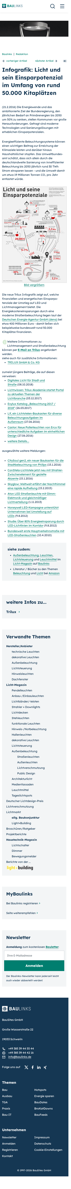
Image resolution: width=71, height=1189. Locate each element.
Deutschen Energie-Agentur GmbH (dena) (29, 319)
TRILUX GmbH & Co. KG (24, 362)
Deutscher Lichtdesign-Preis (24, 801)
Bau (4, 1090)
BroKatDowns (43, 1108)
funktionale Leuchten (26, 723)
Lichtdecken (20, 712)
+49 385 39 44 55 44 (21, 1048)
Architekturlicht (22, 779)
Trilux (11, 612)
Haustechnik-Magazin (21, 839)
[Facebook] (34, 1067)
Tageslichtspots (22, 795)
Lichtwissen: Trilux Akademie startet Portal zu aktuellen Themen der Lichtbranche (36, 394)
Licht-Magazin (22, 563)
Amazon (54, 573)
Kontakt (7, 1156)
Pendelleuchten (22, 690)
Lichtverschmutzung (31, 768)
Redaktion (22, 54)
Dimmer (17, 850)
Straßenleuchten (28, 756)
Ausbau (7, 1096)
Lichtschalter (20, 845)
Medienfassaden (23, 784)
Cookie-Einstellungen (48, 1149)
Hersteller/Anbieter (19, 646)
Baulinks (7, 54)
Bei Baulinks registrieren (22, 903)
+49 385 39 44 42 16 (21, 1052)
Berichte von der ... (18, 862)
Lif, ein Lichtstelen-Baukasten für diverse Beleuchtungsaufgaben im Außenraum (35, 417)
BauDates (40, 1102)
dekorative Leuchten (25, 657)
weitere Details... (18, 441)
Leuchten (46, 555)
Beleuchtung (21, 573)
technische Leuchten (25, 651)
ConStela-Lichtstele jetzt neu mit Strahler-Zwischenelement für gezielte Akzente (35, 474)
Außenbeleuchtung (26, 555)
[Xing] (46, 1067)
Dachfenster (20, 679)
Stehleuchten (20, 718)
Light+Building (21, 823)
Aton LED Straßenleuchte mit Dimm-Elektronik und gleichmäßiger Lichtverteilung (32, 498)
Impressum (42, 1137)
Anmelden (9, 1143)
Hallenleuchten (22, 734)
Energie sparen (44, 1096)
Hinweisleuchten (23, 673)
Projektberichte (16, 834)
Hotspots (40, 1090)
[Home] (34, 1011)
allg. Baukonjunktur (25, 817)
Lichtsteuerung (23, 559)
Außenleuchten (27, 762)
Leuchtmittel (48, 559)
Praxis (6, 1108)
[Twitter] (27, 1067)
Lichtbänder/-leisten (25, 701)
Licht (40, 573)
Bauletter (52, 947)
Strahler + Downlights (26, 707)
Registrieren (10, 1149)
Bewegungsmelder (24, 856)
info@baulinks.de (19, 1057)
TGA (5, 1102)
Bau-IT (6, 1114)
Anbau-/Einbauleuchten (28, 696)
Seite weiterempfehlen (21, 913)
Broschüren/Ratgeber (20, 828)
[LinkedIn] (40, 1067)
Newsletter (9, 1137)
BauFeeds (41, 1114)
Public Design (26, 773)
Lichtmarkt (13, 812)
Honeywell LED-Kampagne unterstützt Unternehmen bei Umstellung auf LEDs (33, 511)
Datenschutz (42, 1143)
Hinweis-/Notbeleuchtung (29, 729)
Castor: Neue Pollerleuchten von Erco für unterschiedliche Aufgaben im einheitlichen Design (36, 431)
